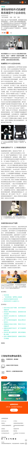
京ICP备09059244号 (5, 433)
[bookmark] (26, 443)
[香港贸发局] (14, 419)
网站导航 (15, 430)
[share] (26, 440)
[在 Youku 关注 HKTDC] (15, 438)
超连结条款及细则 (4, 430)
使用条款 (3, 428)
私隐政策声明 (16, 428)
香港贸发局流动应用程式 (18, 423)
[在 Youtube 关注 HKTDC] (13, 438)
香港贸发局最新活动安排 (11, 299)
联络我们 (3, 423)
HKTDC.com (3, 421)
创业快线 (6, 295)
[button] (25, 2)
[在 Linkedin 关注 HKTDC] (6, 438)
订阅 (5, 377)
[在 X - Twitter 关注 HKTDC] (4, 438)
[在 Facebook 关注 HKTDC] (2, 438)
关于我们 (15, 421)
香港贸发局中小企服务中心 (11, 301)
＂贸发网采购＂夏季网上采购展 (13, 297)
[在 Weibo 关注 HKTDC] (8, 438)
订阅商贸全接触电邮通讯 (6, 425)
